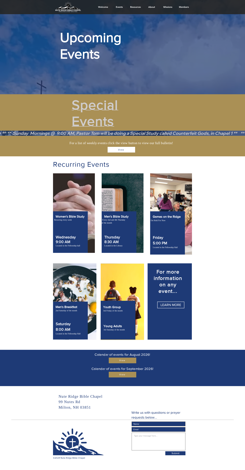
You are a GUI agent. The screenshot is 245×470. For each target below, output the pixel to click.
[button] (151, 7)
